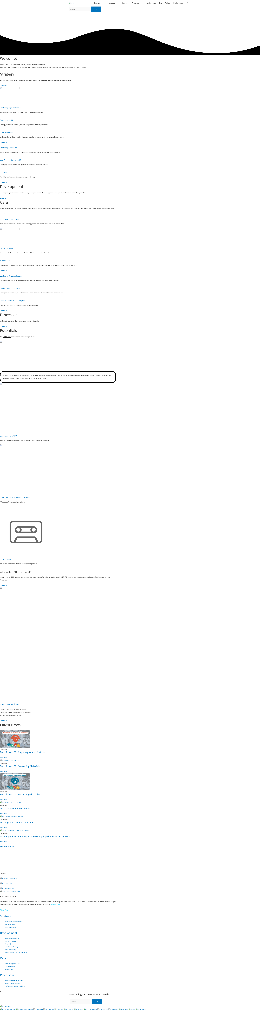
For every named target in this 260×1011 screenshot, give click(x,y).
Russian (105, 1009)
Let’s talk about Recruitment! (15, 808)
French (41, 1009)
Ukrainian (125, 1009)
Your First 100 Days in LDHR (10, 160)
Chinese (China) (11, 1009)
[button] (187, 3)
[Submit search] (96, 9)
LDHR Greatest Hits (7, 559)
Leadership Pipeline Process (10, 108)
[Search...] (81, 1001)
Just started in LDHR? (8, 436)
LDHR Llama (7, 337)
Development (8, 933)
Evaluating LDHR (6, 120)
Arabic (133, 1009)
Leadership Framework (8, 148)
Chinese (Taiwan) (27, 1009)
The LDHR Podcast (9, 704)
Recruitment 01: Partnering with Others (21, 794)
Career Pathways (6, 248)
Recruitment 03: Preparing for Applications (22, 752)
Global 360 (4, 172)
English (8, 1006)
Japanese (60, 1009)
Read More (3, 757)
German (52, 1009)
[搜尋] (97, 1001)
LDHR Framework (7, 132)
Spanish (116, 1009)
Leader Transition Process (10, 288)
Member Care (5, 261)
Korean (71, 1009)
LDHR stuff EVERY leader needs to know (15, 497)
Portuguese (93, 1009)
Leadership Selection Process (11, 276)
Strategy (5, 916)
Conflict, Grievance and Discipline (12, 300)
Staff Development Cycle (9, 219)
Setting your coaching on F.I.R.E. (17, 822)
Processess (7, 975)
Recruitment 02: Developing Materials (20, 766)
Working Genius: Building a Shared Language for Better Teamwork (35, 836)
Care (3, 958)
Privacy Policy (4, 910)
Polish (82, 1009)
